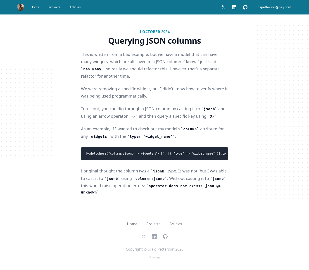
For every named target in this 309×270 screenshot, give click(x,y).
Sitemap (154, 257)
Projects (54, 7)
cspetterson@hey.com (274, 7)
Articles (75, 7)
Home (35, 7)
